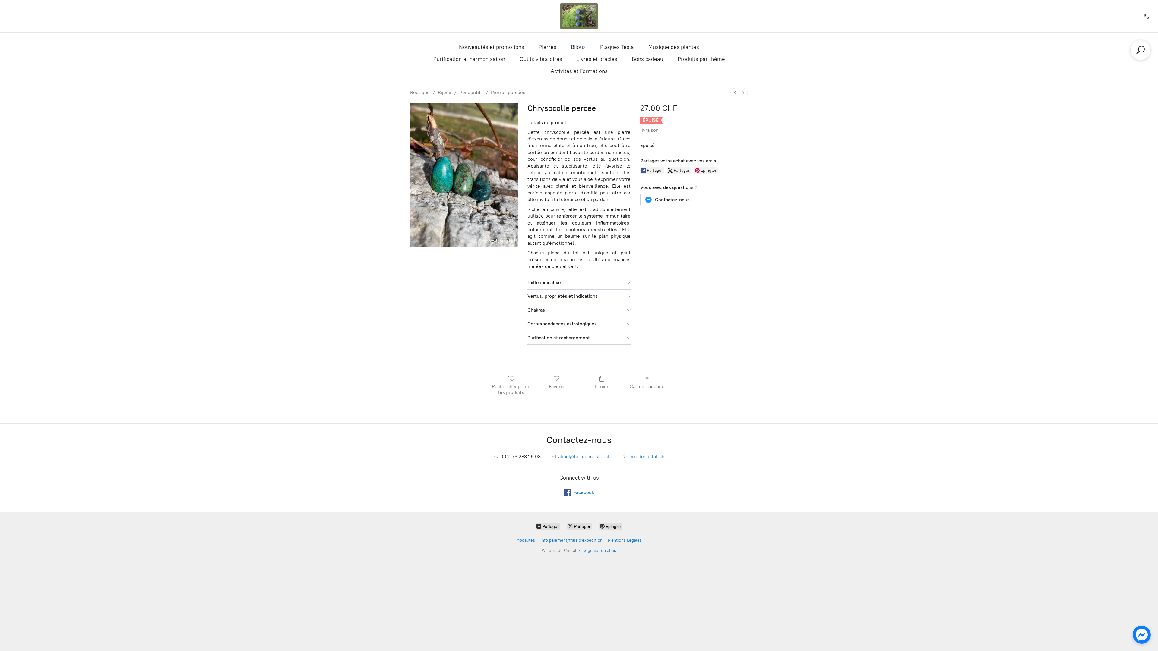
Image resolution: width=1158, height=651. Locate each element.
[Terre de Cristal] (579, 16)
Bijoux (578, 47)
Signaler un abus (600, 550)
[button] (669, 200)
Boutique (420, 92)
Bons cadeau (647, 59)
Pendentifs (471, 92)
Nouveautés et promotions (491, 47)
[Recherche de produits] (1140, 50)
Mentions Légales (625, 540)
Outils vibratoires (541, 59)
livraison (649, 130)
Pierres (547, 47)
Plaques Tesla (617, 47)
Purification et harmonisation (469, 59)
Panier (602, 386)
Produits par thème (701, 59)
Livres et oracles (597, 59)
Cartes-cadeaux (647, 386)
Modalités (525, 540)
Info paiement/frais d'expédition (571, 540)
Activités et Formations (579, 71)
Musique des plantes (673, 47)
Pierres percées (508, 92)
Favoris (556, 386)
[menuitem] (735, 92)
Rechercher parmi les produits (511, 389)
